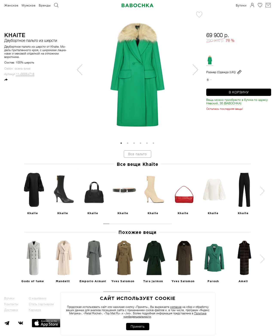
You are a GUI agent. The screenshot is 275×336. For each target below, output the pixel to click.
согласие (176, 307)
